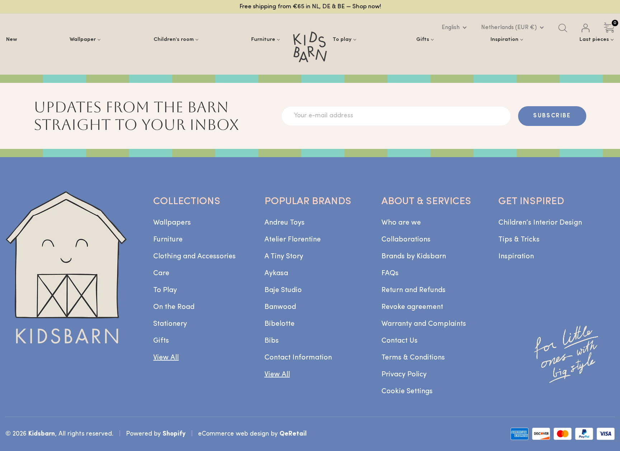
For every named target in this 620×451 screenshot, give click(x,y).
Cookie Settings (407, 391)
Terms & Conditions (413, 357)
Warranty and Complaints (423, 324)
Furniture (168, 239)
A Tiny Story (283, 256)
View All (166, 357)
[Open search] (562, 28)
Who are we (401, 222)
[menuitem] (11, 39)
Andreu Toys (284, 222)
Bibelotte (279, 324)
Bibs (271, 340)
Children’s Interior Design (540, 222)
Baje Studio (283, 290)
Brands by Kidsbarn (413, 256)
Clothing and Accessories (194, 256)
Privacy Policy (404, 374)
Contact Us (399, 340)
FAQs (390, 273)
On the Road (173, 307)
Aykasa (276, 273)
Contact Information (298, 357)
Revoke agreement (412, 307)
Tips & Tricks (519, 239)
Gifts (161, 340)
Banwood (280, 307)
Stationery (170, 324)
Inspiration (516, 256)
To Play (165, 290)
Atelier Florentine (292, 239)
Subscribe (552, 116)
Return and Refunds (413, 290)
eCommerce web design (233, 434)
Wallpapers (172, 222)
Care (161, 273)
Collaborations (406, 239)
